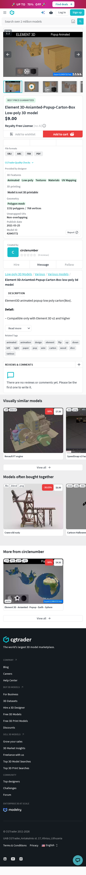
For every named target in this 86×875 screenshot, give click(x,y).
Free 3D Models (12, 714)
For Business (10, 694)
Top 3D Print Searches (16, 768)
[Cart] (51, 12)
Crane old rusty (12, 532)
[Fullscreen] (8, 32)
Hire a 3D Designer (14, 707)
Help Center (10, 680)
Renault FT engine (14, 456)
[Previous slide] (7, 54)
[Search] (80, 21)
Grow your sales (12, 741)
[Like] (16, 142)
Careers (7, 673)
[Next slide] (78, 54)
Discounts (9, 727)
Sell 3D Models (12, 734)
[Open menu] (5, 12)
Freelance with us (13, 755)
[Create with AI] (43, 12)
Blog (6, 667)
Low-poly (27, 180)
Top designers (11, 781)
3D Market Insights (14, 748)
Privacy (34, 845)
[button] (73, 21)
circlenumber (29, 250)
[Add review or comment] (79, 364)
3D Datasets (10, 701)
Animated (13, 180)
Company (8, 659)
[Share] (69, 142)
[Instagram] (21, 859)
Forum (7, 795)
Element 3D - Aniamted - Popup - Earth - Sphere (28, 607)
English (48, 845)
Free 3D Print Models (15, 721)
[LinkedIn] (5, 859)
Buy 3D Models (11, 687)
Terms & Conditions (15, 845)
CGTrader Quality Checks (17, 162)
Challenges (9, 788)
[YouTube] (13, 859)
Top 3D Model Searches (17, 761)
